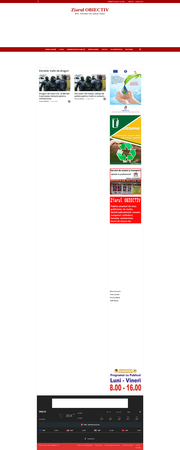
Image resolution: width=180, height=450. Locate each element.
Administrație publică (76, 49)
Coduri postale (114, 294)
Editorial (129, 49)
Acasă (40, 67)
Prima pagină (50, 49)
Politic (105, 49)
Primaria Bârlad (115, 297)
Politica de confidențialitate (84, 445)
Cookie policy (98, 445)
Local (61, 49)
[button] (140, 49)
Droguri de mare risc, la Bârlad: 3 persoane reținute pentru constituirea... (54, 96)
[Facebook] (38, 1)
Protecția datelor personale (112, 445)
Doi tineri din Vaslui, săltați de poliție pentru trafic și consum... (89, 94)
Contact (131, 1)
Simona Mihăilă (44, 101)
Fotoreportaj (116, 49)
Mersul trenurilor (115, 291)
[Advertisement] (90, 31)
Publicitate (139, 1)
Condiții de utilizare (128, 445)
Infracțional (93, 49)
